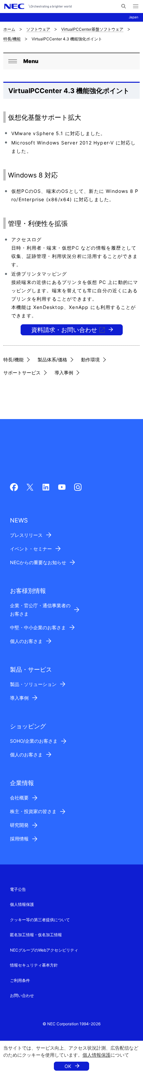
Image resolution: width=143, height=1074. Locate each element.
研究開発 (19, 825)
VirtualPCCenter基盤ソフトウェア (92, 29)
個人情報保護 (96, 1055)
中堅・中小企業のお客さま (38, 627)
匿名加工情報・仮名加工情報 (36, 934)
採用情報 (19, 838)
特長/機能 (12, 38)
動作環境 (90, 359)
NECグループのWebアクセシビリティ (44, 950)
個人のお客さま (26, 641)
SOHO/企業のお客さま (34, 741)
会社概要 (19, 797)
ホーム (9, 29)
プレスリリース (26, 535)
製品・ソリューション (33, 684)
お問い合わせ (22, 995)
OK (68, 1066)
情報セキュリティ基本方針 (34, 965)
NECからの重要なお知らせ (38, 562)
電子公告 (18, 889)
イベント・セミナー (31, 549)
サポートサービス (22, 372)
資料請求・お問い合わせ (64, 329)
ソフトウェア (38, 29)
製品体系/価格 (52, 359)
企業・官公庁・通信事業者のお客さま (40, 610)
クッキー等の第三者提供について (40, 919)
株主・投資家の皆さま (33, 811)
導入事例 (64, 372)
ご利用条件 (20, 980)
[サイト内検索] (123, 6)
